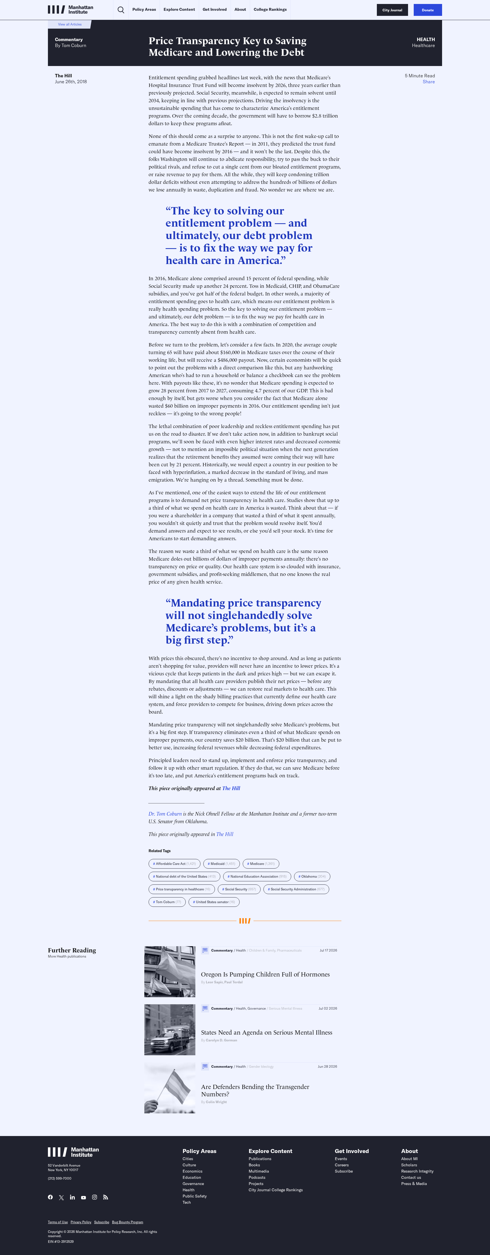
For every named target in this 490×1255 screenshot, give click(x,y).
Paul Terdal (233, 982)
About (240, 9)
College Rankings (270, 9)
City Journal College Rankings (276, 1189)
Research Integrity (417, 1171)
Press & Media (414, 1183)
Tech (187, 1202)
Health (426, 39)
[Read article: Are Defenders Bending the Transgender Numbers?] (169, 1087)
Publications (260, 1158)
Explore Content (179, 9)
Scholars (409, 1164)
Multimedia (259, 1171)
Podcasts (257, 1177)
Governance (193, 1183)
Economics (192, 1171)
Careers (342, 1164)
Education (192, 1177)
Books (254, 1164)
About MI (409, 1158)
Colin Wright (216, 1102)
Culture (189, 1164)
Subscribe (344, 1171)
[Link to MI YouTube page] (83, 1197)
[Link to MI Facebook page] (50, 1198)
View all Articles (70, 24)
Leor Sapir (214, 982)
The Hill (63, 75)
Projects (256, 1183)
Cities (188, 1158)
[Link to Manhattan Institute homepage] (73, 1155)
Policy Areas (144, 9)
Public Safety (195, 1196)
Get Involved (215, 9)
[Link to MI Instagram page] (94, 1198)
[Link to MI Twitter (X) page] (61, 1197)
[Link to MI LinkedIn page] (72, 1198)
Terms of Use (58, 1222)
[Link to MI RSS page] (105, 1198)
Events (341, 1158)
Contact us (411, 1177)
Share (429, 81)
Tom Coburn (74, 45)
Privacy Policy (81, 1222)
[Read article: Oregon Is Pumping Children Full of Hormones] (169, 971)
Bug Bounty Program (127, 1222)
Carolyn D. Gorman (221, 1040)
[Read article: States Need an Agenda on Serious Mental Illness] (169, 1029)
